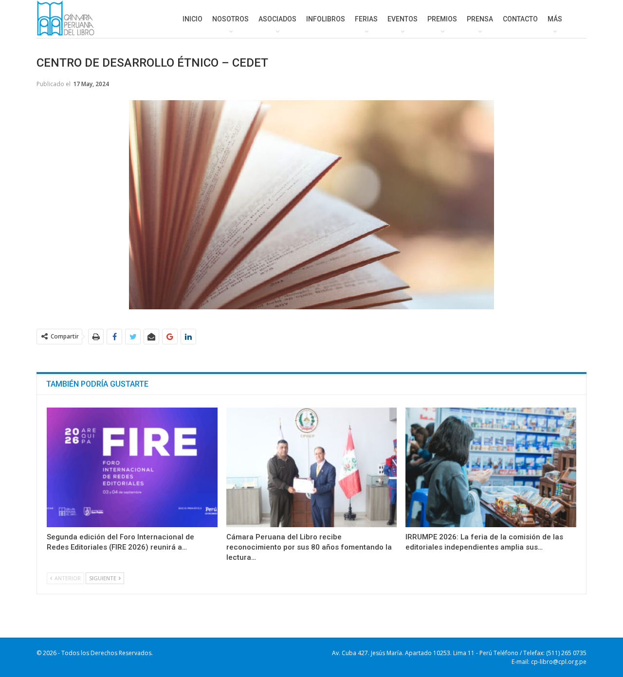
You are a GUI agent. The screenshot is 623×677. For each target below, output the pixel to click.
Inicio (192, 19)
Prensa (480, 19)
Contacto (520, 19)
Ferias (366, 19)
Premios (442, 19)
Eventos (402, 19)
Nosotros (230, 19)
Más (555, 19)
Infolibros (325, 19)
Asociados (277, 19)
